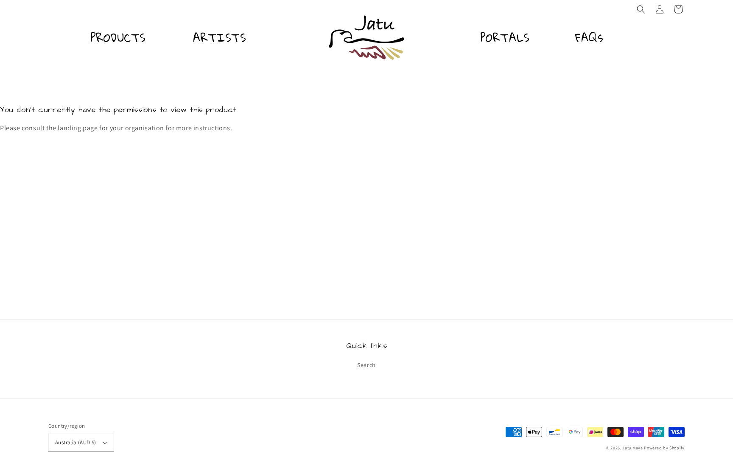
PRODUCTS (118, 37)
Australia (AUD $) (75, 442)
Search (366, 365)
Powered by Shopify (664, 448)
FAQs (589, 37)
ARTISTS (219, 37)
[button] (641, 9)
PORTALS (505, 37)
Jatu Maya (632, 448)
